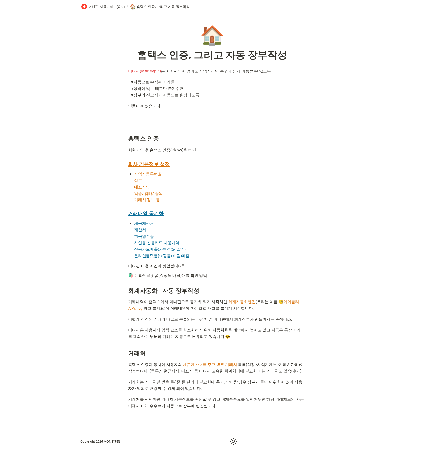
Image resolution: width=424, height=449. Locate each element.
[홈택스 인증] (125, 138)
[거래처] (125, 353)
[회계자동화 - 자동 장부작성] (125, 290)
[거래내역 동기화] (125, 213)
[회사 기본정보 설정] (125, 164)
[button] (233, 441)
